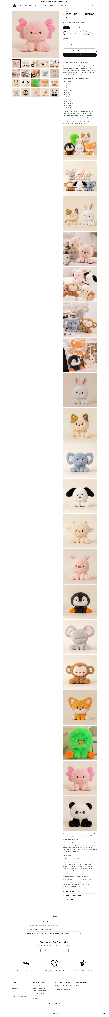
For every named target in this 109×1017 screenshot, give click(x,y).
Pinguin (81, 34)
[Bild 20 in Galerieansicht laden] (54, 92)
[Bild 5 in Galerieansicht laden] (54, 63)
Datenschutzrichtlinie (39, 995)
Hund (88, 27)
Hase (74, 27)
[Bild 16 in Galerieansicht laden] (16, 92)
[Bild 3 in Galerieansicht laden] (35, 63)
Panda (73, 34)
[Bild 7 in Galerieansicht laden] (25, 73)
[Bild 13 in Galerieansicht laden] (35, 83)
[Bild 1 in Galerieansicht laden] (16, 63)
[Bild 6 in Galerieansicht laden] (16, 73)
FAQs (13, 991)
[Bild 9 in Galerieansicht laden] (44, 73)
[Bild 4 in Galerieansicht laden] (44, 63)
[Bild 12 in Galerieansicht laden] (25, 83)
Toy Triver (56, 1013)
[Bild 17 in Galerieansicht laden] (25, 92)
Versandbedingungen (39, 985)
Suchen (78, 985)
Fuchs (80, 31)
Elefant (73, 31)
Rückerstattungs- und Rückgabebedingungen (39, 989)
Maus (65, 34)
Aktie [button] (65, 904)
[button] (28, 5)
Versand (65, 20)
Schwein (89, 34)
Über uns (14, 985)
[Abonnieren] (66, 950)
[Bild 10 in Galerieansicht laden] (54, 73)
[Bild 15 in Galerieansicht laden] (54, 83)
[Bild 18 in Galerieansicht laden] (35, 92)
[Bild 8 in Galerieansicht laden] (35, 73)
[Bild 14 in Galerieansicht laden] (44, 83)
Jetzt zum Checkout (80, 55)
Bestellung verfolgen (17, 994)
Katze (81, 27)
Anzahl (64, 41)
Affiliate (35, 998)
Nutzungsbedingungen (39, 993)
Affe (87, 31)
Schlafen (66, 38)
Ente (65, 31)
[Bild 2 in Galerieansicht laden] (25, 63)
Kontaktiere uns (16, 988)
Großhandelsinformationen (19, 996)
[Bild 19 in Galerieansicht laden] (44, 92)
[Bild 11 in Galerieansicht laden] (16, 83)
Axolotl (66, 27)
